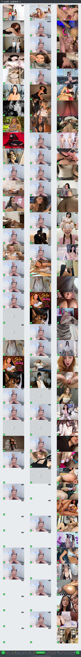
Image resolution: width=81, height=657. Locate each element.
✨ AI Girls (35, 653)
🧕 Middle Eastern (24, 652)
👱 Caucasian (17, 652)
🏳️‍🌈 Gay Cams (8, 653)
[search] (78, 652)
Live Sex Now (40, 652)
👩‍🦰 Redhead (50, 652)
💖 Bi (72, 652)
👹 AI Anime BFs (53, 653)
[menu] (3, 652)
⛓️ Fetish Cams (29, 653)
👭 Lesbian (68, 652)
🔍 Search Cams (72, 653)
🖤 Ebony (7, 652)
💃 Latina (12, 652)
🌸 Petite (59, 652)
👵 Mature (31, 652)
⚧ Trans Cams (14, 653)
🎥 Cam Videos (60, 653)
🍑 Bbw (55, 652)
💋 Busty (63, 652)
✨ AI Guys (47, 653)
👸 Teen (35, 652)
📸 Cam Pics (66, 653)
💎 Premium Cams (21, 653)
